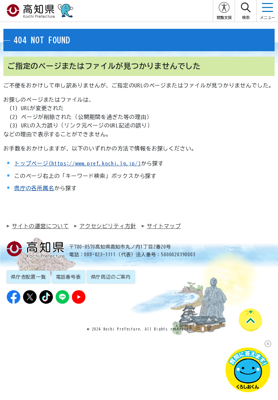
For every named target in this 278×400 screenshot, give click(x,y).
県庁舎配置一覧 (28, 277)
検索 (246, 17)
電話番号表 (68, 277)
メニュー (267, 17)
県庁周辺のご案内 (111, 277)
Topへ (250, 319)
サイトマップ (164, 226)
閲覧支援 (224, 17)
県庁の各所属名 (34, 188)
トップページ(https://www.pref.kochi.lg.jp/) (77, 163)
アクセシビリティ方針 (107, 226)
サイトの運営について (40, 226)
